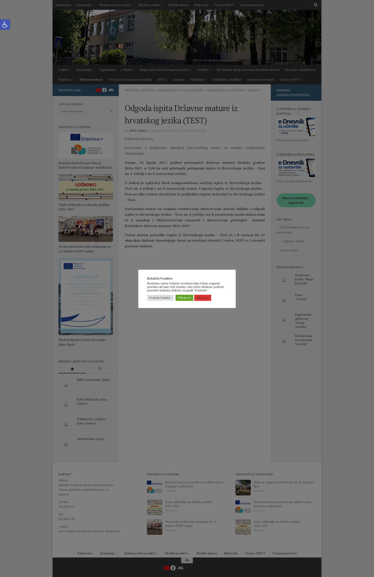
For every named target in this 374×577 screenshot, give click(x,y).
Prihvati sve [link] (184, 297)
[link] (5, 25)
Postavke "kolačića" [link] (160, 297)
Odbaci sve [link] (203, 297)
